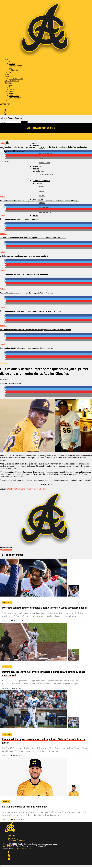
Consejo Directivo (15, 98)
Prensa (7, 62)
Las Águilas (8, 91)
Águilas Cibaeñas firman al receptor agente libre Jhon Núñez (24, 274)
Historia (11, 94)
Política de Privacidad (16, 840)
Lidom (11, 68)
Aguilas (11, 489)
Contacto (11, 836)
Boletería (11, 838)
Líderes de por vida (16, 79)
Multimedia (8, 83)
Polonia (43, 489)
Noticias (12, 64)
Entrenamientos (20, 489)
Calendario (8, 72)
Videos (11, 85)
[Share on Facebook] (48, 223)
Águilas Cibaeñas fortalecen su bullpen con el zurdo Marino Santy (26, 348)
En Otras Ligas (14, 70)
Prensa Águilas (6, 621)
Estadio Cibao (14, 96)
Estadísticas (8, 76)
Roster (6, 74)
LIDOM (30, 489)
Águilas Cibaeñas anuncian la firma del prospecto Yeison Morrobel (26, 293)
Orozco (36, 489)
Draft (6, 100)
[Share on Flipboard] (48, 228)
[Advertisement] (46, 178)
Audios (11, 87)
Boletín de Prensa (15, 66)
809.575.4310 (8, 846)
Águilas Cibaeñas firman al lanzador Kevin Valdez (19, 219)
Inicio (6, 59)
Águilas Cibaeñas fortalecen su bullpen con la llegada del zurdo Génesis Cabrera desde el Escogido (39, 201)
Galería (11, 89)
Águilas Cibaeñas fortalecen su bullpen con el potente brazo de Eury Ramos (30, 311)
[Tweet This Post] (48, 225)
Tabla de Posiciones (11, 81)
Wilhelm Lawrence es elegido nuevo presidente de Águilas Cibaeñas (27, 256)
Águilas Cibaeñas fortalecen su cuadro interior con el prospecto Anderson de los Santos (35, 330)
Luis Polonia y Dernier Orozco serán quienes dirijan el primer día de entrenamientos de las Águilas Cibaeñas (43, 147)
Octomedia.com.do (24, 848)
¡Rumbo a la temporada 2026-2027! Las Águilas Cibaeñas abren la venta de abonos (33, 238)
